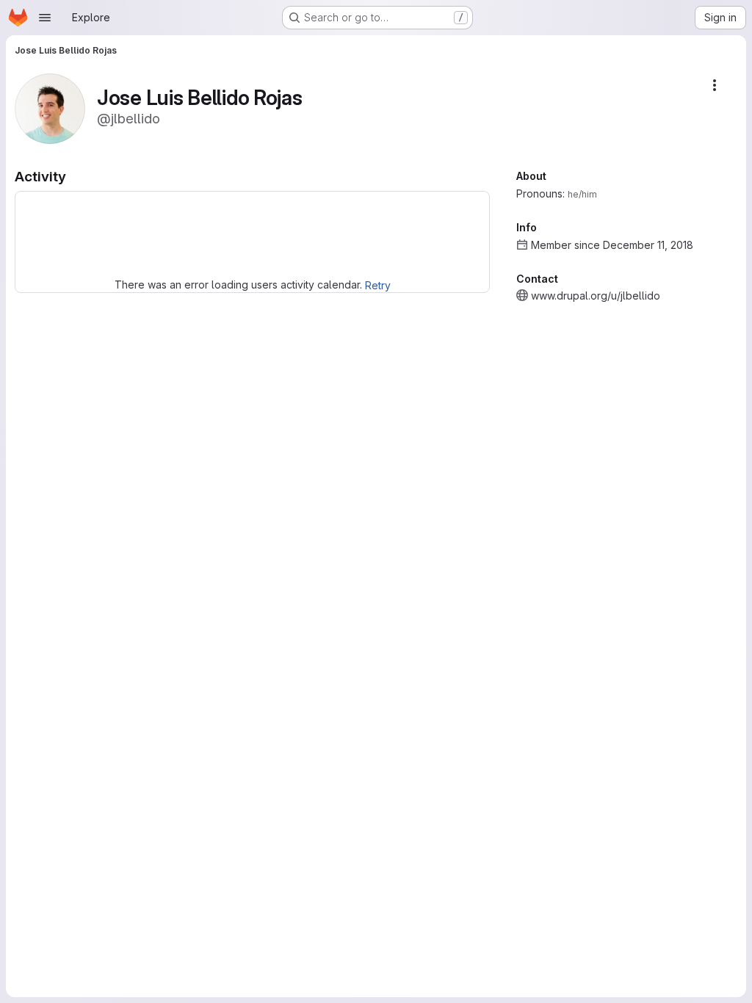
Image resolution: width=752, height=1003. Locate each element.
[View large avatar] (50, 107)
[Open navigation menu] (45, 17)
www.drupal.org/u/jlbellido (595, 295)
